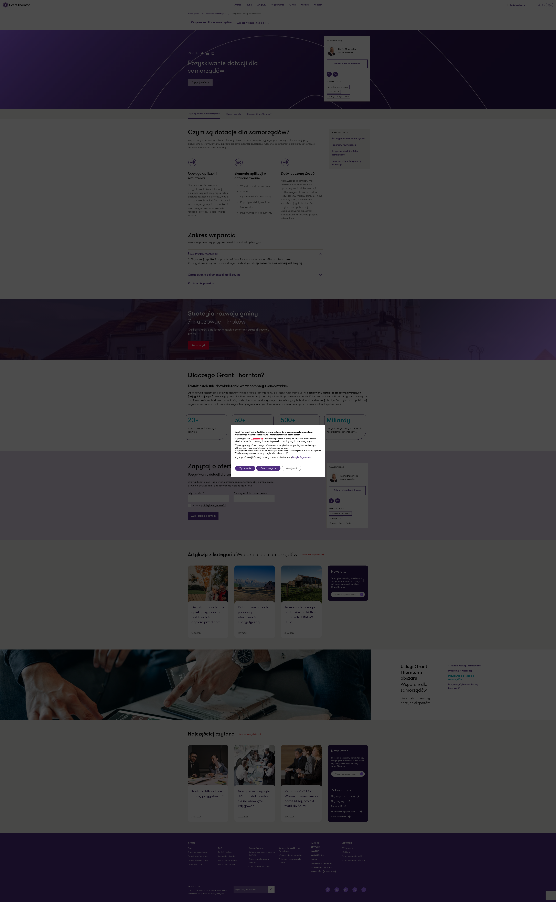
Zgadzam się (245, 468)
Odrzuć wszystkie (268, 468)
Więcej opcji (291, 468)
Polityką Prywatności (301, 457)
